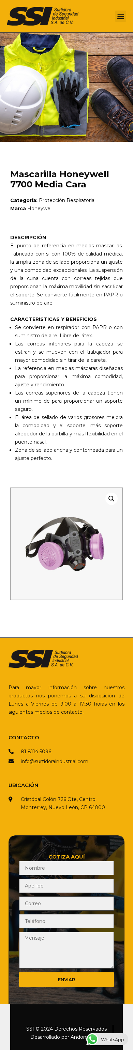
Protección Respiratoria (66, 200)
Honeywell (40, 208)
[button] (120, 16)
